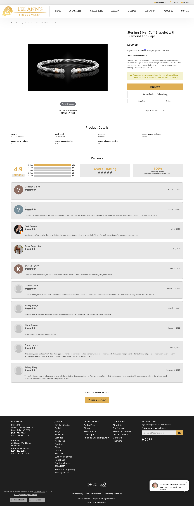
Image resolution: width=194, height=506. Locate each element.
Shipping (141, 101)
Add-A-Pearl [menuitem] (90, 425)
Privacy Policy (77, 494)
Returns (169, 101)
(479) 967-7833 (68, 113)
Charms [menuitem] (59, 450)
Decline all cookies (19, 500)
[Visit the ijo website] (92, 484)
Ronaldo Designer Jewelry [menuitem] (96, 437)
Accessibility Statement (112, 494)
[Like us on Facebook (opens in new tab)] (143, 439)
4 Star (30, 168)
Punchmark (101, 502)
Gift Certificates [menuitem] (62, 425)
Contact (185, 11)
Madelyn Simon (32, 186)
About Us (168, 11)
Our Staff (117, 437)
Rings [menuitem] (57, 431)
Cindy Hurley (31, 345)
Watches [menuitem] (59, 453)
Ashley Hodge (31, 305)
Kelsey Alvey (31, 367)
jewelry (20, 23)
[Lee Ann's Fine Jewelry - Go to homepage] (25, 11)
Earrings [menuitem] (59, 437)
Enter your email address (154, 428)
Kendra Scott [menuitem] (90, 431)
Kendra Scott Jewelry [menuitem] (65, 469)
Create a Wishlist (121, 434)
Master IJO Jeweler (122, 431)
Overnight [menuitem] (89, 434)
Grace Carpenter (33, 246)
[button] (160, 2)
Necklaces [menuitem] (60, 440)
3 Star (30, 170)
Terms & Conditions (93, 494)
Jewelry (115, 11)
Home (58, 11)
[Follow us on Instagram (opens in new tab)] (146, 439)
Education (150, 11)
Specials (132, 11)
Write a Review (97, 399)
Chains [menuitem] (58, 447)
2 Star (30, 173)
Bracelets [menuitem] (59, 434)
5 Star (30, 165)
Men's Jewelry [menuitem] (61, 472)
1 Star (30, 176)
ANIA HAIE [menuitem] (60, 466)
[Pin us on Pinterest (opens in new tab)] (150, 439)
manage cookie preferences (25, 495)
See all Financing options (137, 55)
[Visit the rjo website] (103, 484)
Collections (96, 11)
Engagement (75, 11)
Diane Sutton (31, 325)
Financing (117, 440)
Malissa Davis (31, 285)
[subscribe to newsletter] (179, 432)
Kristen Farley (32, 265)
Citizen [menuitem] (87, 428)
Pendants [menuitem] (59, 444)
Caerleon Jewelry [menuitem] (63, 463)
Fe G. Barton (31, 226)
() (73, 165)
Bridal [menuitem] (58, 428)
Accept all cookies (36, 500)
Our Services (119, 428)
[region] (68, 67)
